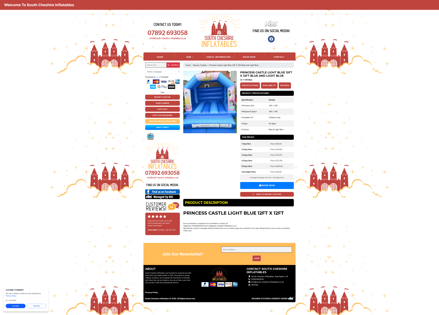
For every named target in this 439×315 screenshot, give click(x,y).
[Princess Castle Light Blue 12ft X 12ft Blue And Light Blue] (210, 102)
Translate (164, 77)
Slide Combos (162, 103)
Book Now (249, 57)
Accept (15, 306)
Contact (279, 57)
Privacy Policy (151, 292)
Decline (36, 306)
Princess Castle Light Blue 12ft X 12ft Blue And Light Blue (233, 65)
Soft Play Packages (162, 115)
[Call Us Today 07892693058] (162, 173)
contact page (234, 228)
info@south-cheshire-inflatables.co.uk (222, 226)
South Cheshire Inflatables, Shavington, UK (269, 276)
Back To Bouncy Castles (268, 194)
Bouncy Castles (162, 97)
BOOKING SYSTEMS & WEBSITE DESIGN (270, 298)
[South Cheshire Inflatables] (219, 31)
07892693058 (257, 279)
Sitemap (254, 285)
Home (166, 57)
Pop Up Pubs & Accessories (162, 121)
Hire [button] (189, 57)
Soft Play (162, 109)
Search (175, 65)
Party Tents (162, 127)
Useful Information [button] (218, 57)
